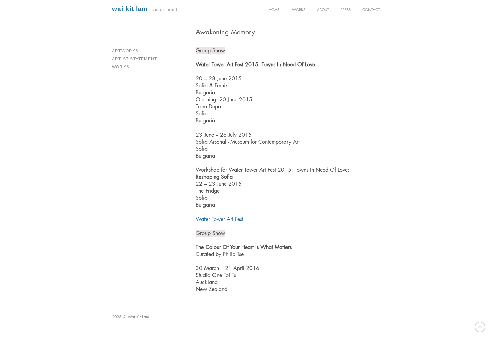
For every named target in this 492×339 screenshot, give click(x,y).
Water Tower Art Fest (219, 219)
